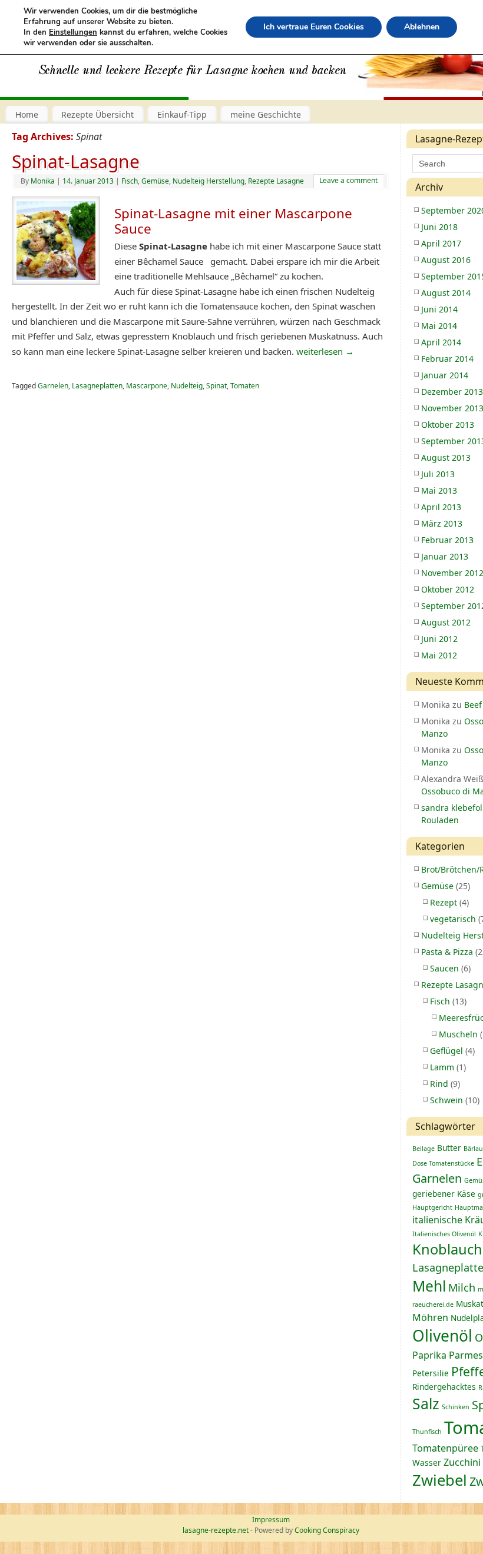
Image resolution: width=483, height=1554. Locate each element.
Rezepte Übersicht (97, 114)
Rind (439, 1083)
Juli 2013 (438, 474)
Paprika (429, 1355)
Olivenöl (442, 1335)
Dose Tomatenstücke (443, 1163)
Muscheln (458, 1034)
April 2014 (441, 342)
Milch (461, 1287)
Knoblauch (447, 1249)
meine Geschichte (265, 114)
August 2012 (446, 622)
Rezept (443, 902)
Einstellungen (73, 32)
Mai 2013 (439, 490)
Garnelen (53, 386)
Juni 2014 (439, 309)
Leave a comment (348, 180)
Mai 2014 (439, 325)
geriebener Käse (443, 1193)
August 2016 (446, 259)
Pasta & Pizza (447, 951)
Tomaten (244, 386)
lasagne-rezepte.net (216, 1530)
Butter (449, 1147)
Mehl (429, 1286)
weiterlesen (325, 351)
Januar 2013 (444, 556)
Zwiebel (439, 1480)
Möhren (430, 1317)
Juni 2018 (439, 226)
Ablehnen (421, 26)
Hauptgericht (432, 1207)
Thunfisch (427, 1431)
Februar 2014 (447, 358)
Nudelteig (187, 386)
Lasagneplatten (97, 386)
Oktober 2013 (447, 424)
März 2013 (441, 523)
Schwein (446, 1100)
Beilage (423, 1148)
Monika (43, 181)
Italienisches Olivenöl (444, 1234)
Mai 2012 (439, 655)
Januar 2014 (444, 375)
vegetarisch (453, 918)
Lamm (442, 1067)
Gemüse (155, 181)
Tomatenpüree (445, 1448)
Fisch (129, 181)
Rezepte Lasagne (276, 181)
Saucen (444, 968)
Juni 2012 (439, 638)
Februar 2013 (447, 539)
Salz (425, 1403)
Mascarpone (146, 386)
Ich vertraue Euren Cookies (313, 26)
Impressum (271, 1520)
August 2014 (446, 292)
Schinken (455, 1407)
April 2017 (441, 243)
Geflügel (446, 1050)
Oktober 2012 (447, 589)
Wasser (426, 1462)
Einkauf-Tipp (182, 114)
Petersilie (430, 1373)
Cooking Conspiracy (327, 1530)
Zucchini (462, 1462)
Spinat (216, 386)
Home (26, 114)
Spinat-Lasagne (76, 161)
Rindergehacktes (444, 1386)
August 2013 (446, 457)
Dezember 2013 (452, 391)
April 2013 (441, 507)
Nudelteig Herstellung (208, 181)
